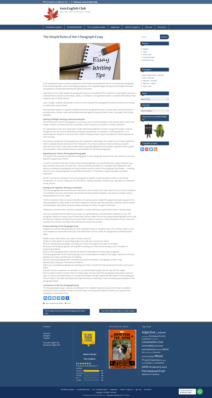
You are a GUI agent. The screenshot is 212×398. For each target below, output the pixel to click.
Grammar (158, 345)
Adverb (162, 332)
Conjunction (154, 339)
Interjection (148, 352)
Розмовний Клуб (74, 27)
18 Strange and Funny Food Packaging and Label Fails (65, 312)
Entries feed (147, 54)
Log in (145, 52)
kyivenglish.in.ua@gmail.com (56, 2)
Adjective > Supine (149, 83)
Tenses (148, 362)
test (153, 363)
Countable (147, 345)
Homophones (149, 349)
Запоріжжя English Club (51, 345)
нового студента (132, 27)
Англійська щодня (54, 27)
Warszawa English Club (51, 343)
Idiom (165, 349)
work (69, 303)
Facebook (46, 333)
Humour (159, 349)
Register (146, 49)
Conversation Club (152, 342)
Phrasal (145, 359)
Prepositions (155, 360)
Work (47, 303)
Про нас (148, 27)
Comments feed (148, 57)
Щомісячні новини (150, 374)
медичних (115, 27)
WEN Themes (125, 395)
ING (143, 352)
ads (157, 333)
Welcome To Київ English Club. (86, 2)
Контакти (162, 27)
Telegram (46, 338)
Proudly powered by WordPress (93, 395)
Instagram (46, 336)
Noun (159, 356)
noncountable (148, 356)
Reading (163, 360)
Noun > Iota (147, 86)
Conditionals (146, 339)
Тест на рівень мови (96, 27)
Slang (143, 363)
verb (145, 366)
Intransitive (156, 352)
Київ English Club (73, 8)
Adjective (148, 332)
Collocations (145, 336)
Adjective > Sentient (150, 81)
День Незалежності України (153, 75)
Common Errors (157, 336)
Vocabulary (155, 366)
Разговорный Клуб (153, 371)
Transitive (159, 362)
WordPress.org (148, 60)
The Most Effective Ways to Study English (118, 311)
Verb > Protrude (148, 78)
